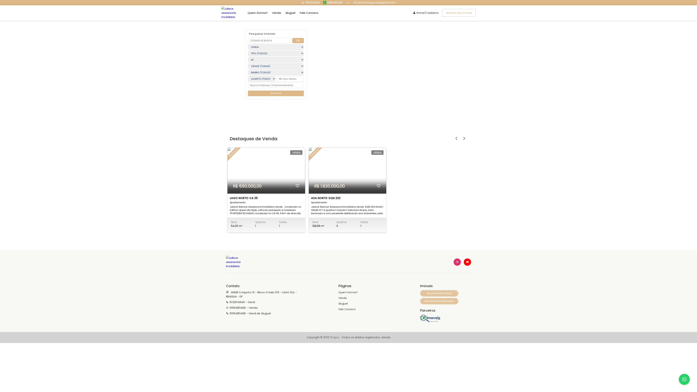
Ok (298, 40)
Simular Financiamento (439, 301)
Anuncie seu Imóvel (459, 13)
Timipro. (335, 337)
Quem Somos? (258, 13)
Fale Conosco (309, 13)
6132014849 (312, 2)
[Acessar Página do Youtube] (467, 262)
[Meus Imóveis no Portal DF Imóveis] (430, 321)
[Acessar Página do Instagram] (457, 262)
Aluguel (290, 13)
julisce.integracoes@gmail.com (376, 2)
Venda (276, 13)
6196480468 (335, 2)
